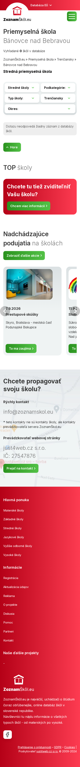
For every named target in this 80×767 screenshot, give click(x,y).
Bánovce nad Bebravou (20, 65)
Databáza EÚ (39, 5)
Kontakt (8, 640)
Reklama (9, 596)
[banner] (17, 13)
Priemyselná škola (41, 59)
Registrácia (10, 578)
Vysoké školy (12, 555)
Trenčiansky (65, 59)
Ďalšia (75, 311)
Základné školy (13, 519)
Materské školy (13, 510)
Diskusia (8, 614)
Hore (14, 147)
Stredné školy (12, 528)
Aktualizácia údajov (16, 587)
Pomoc (8, 622)
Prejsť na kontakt (20, 468)
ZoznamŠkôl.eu (14, 59)
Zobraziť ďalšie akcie (23, 255)
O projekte (10, 605)
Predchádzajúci (5, 311)
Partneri (8, 631)
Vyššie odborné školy (17, 546)
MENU (72, 16)
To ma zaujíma (20, 348)
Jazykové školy (13, 537)
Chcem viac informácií (27, 206)
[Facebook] (7, 734)
